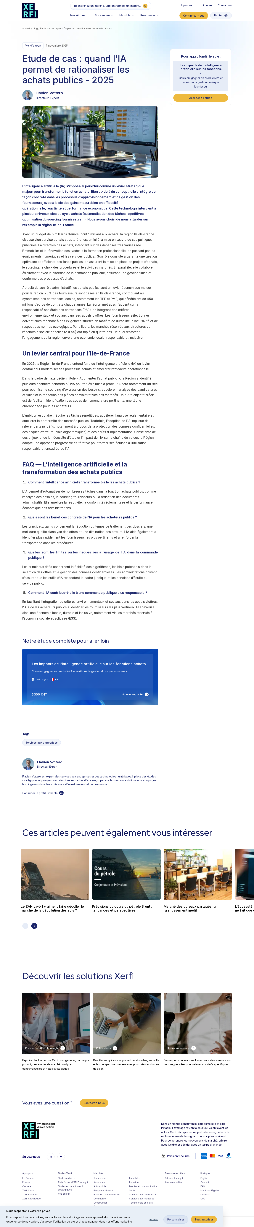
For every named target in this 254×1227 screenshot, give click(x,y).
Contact (204, 1182)
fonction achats (77, 191)
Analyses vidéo (173, 1182)
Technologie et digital (141, 1202)
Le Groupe (28, 1178)
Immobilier (135, 1178)
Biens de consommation (107, 1194)
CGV (202, 1198)
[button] (81, 17)
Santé (132, 1190)
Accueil (26, 28)
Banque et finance (103, 1190)
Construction (100, 1202)
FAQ (202, 1186)
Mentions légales (209, 1190)
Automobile (100, 1186)
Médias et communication (143, 1186)
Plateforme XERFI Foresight (73, 1182)
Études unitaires (66, 1178)
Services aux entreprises (41, 742)
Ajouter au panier (132, 694)
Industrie (134, 1182)
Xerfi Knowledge (31, 1198)
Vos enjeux (64, 1193)
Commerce (100, 1198)
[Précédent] (25, 926)
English (204, 1178)
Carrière (26, 1186)
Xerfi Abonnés (30, 1194)
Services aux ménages (141, 1198)
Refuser (153, 1219)
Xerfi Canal (28, 1190)
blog (35, 28)
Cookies (205, 1194)
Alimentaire (100, 1178)
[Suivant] (34, 926)
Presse (207, 5)
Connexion (225, 5)
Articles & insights (174, 1178)
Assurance (99, 1182)
